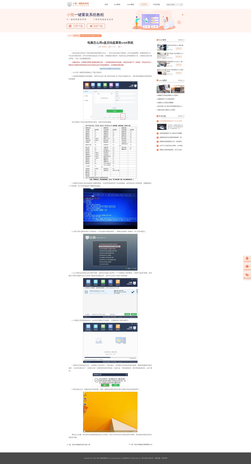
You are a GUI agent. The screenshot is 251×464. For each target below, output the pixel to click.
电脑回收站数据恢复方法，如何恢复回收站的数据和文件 (172, 141)
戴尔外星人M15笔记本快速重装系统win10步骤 (171, 106)
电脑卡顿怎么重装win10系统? (166, 110)
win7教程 (117, 4)
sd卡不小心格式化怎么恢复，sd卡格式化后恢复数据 (172, 145)
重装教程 (144, 4)
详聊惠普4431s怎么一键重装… (174, 62)
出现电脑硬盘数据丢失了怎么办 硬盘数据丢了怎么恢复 (172, 121)
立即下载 (78, 26)
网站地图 (157, 458)
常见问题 (156, 4)
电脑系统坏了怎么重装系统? (166, 99)
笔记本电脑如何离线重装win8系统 (144, 444)
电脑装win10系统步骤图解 (165, 102)
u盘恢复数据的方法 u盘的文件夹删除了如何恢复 (172, 133)
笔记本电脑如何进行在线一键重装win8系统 (82, 444)
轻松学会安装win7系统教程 (175, 46)
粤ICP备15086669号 (147, 458)
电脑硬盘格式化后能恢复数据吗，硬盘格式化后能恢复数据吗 (172, 137)
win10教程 (130, 4)
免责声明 (164, 458)
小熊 (70, 35)
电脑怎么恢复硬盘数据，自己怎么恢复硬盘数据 (172, 149)
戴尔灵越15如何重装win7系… (175, 54)
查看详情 (178, 48)
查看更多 (180, 40)
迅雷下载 (98, 26)
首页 (106, 4)
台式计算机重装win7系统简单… (175, 70)
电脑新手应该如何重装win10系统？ (168, 95)
